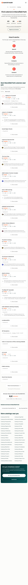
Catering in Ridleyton (19, 453)
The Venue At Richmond (8, 256)
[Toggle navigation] (25, 2)
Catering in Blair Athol (5, 446)
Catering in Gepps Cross (19, 458)
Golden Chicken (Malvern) (8, 223)
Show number (15, 107)
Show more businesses (13, 385)
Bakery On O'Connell (11, 95)
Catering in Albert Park (19, 437)
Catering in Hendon (18, 444)
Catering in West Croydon (20, 440)
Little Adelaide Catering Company (10, 306)
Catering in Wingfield (19, 423)
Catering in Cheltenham (5, 430)
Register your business (14, 29)
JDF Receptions (5, 331)
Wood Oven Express (7, 377)
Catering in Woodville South (6, 442)
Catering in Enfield (4, 458)
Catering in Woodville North (20, 419)
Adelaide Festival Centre (8, 206)
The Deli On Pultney (6, 239)
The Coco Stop (5, 156)
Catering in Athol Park (5, 417)
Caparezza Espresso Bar (8, 139)
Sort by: (2, 91)
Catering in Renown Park (19, 451)
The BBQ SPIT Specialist (8, 290)
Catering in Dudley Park (5, 440)
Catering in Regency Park (6, 426)
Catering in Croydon (5, 453)
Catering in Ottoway (19, 421)
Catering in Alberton (19, 435)
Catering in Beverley (19, 449)
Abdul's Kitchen (6, 273)
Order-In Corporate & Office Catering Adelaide (13, 341)
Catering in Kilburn (4, 435)
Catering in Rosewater (19, 430)
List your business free (15, 475)
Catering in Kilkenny (5, 428)
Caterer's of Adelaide (7, 112)
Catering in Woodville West (6, 444)
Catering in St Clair (18, 426)
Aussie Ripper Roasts (7, 129)
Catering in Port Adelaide (20, 446)
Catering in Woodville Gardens (7, 419)
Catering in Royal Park (5, 451)
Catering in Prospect (5, 456)
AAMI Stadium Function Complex (10, 173)
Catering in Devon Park (5, 449)
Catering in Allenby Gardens (6, 460)
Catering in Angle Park (19, 417)
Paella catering (5, 366)
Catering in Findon (18, 460)
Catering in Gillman (4, 437)
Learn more (14, 479)
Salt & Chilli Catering (7, 189)
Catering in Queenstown (19, 442)
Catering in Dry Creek (19, 456)
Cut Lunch (4, 352)
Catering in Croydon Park (20, 433)
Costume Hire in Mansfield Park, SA (9, 408)
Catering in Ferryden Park (6, 421)
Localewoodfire (6, 320)
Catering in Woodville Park (6, 433)
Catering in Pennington (5, 423)
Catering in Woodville (19, 428)
